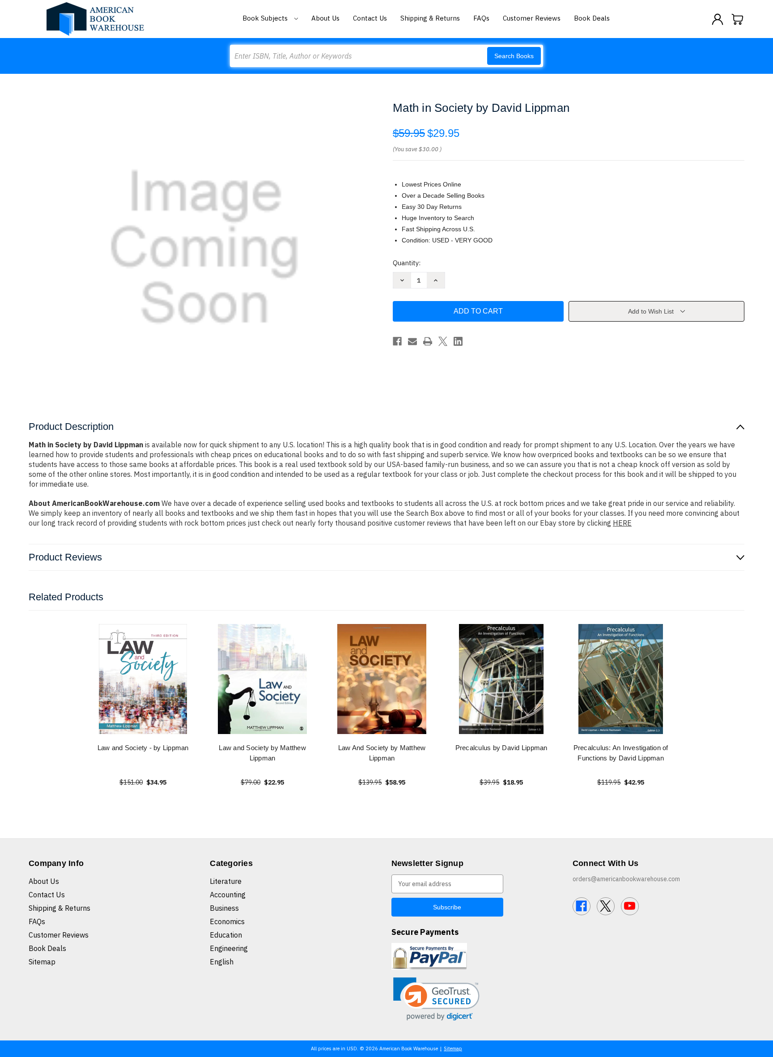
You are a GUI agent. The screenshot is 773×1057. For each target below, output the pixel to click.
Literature (226, 881)
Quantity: (406, 263)
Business (224, 908)
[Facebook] (397, 341)
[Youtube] (629, 906)
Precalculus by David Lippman (501, 747)
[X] (442, 341)
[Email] (412, 341)
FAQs (481, 18)
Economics (227, 921)
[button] (436, 999)
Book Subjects (265, 18)
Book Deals (592, 18)
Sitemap (42, 961)
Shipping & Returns (430, 18)
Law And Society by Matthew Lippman (382, 753)
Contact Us (370, 18)
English (222, 961)
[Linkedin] (458, 341)
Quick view (143, 678)
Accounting (228, 894)
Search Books (514, 55)
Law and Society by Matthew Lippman (262, 753)
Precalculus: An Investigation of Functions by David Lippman (620, 753)
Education (226, 934)
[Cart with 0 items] (737, 19)
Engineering (229, 948)
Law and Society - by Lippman (143, 747)
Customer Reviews (532, 18)
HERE (622, 522)
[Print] (427, 341)
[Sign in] (717, 19)
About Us (325, 18)
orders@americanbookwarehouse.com (626, 879)
